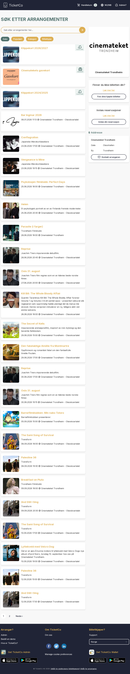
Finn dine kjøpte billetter (108, 96)
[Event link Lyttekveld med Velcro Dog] (10, 553)
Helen (24, 204)
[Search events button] (82, 30)
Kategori (32, 39)
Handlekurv (88, 5)
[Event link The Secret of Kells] (10, 330)
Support (93, 635)
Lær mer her (109, 90)
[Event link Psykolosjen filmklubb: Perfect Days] (10, 188)
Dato (5, 39)
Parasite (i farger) (32, 226)
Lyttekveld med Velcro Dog (37, 546)
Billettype (46, 39)
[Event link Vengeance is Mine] (10, 166)
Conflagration (29, 137)
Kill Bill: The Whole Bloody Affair (40, 293)
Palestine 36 (28, 457)
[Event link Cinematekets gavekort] (10, 77)
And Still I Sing (29, 502)
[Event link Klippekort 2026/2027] (10, 54)
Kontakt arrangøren (111, 157)
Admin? (122, 5)
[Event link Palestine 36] (10, 464)
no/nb (108, 5)
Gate (93, 145)
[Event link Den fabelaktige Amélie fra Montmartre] (10, 352)
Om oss (48, 635)
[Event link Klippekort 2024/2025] (10, 99)
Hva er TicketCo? (9, 643)
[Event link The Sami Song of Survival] (10, 441)
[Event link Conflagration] (10, 144)
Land (91, 637)
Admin (4, 635)
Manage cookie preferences (58, 654)
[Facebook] (48, 646)
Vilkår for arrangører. (88, 669)
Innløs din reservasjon (108, 122)
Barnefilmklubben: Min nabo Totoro (42, 412)
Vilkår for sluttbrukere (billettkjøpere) (65, 669)
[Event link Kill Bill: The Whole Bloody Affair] (10, 300)
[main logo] (13, 5)
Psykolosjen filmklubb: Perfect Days (43, 181)
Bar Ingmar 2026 (31, 115)
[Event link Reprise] (10, 255)
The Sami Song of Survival (37, 435)
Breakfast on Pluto (32, 479)
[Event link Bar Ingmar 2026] (10, 121)
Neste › (19, 616)
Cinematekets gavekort (35, 70)
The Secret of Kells (33, 323)
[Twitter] (56, 646)
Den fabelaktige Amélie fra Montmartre (45, 345)
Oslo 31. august (30, 271)
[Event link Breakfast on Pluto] (10, 486)
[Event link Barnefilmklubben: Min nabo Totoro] (10, 419)
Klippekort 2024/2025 (34, 92)
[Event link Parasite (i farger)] (10, 233)
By (92, 150)
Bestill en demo (8, 639)
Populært (17, 39)
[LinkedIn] (64, 646)
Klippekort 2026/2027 (34, 48)
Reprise (25, 248)
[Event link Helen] (10, 210)
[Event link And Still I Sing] (10, 508)
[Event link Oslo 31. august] (10, 277)
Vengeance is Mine (33, 159)
